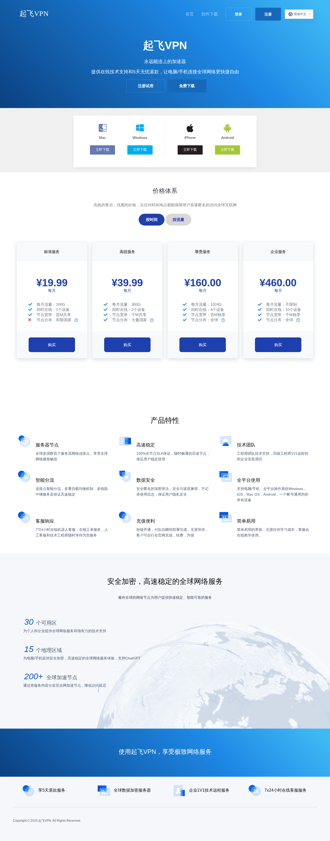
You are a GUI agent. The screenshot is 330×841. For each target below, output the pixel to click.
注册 (268, 14)
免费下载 (187, 86)
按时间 (152, 219)
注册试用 (145, 86)
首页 (189, 14)
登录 (238, 14)
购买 (52, 345)
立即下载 (102, 149)
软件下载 (209, 14)
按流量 (178, 219)
